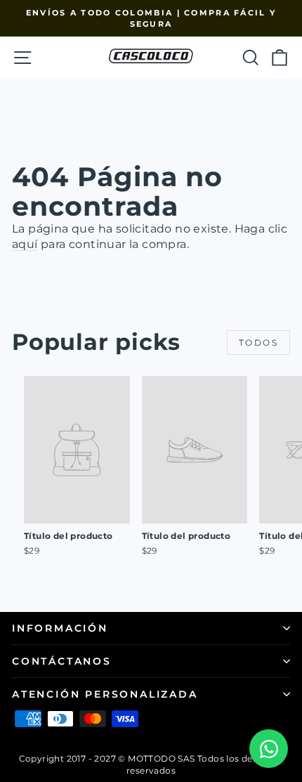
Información (60, 628)
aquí (25, 244)
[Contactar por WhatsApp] (268, 748)
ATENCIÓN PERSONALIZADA (105, 694)
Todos (258, 342)
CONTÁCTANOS (62, 661)
